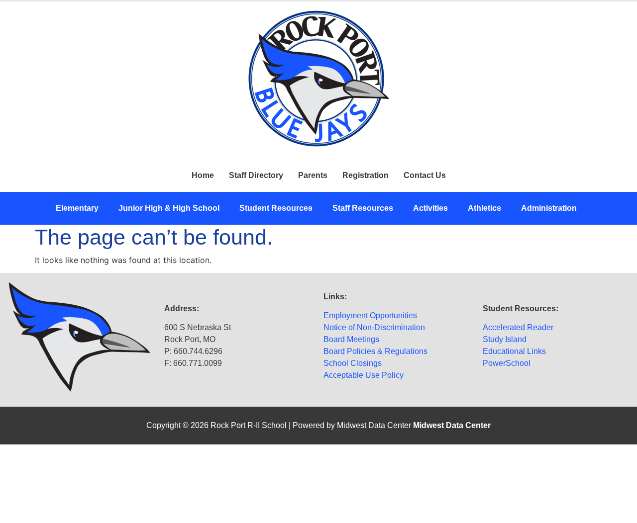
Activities (430, 208)
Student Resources (276, 208)
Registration (365, 175)
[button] (79, 208)
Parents (312, 175)
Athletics (484, 208)
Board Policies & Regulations (375, 351)
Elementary (77, 208)
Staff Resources (362, 208)
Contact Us (425, 175)
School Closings (352, 363)
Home (203, 175)
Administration (549, 208)
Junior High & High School (168, 208)
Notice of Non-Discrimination (374, 327)
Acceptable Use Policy (363, 375)
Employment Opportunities (370, 315)
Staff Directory (256, 175)
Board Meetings (351, 339)
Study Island (505, 339)
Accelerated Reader (518, 327)
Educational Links (514, 351)
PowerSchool (507, 363)
